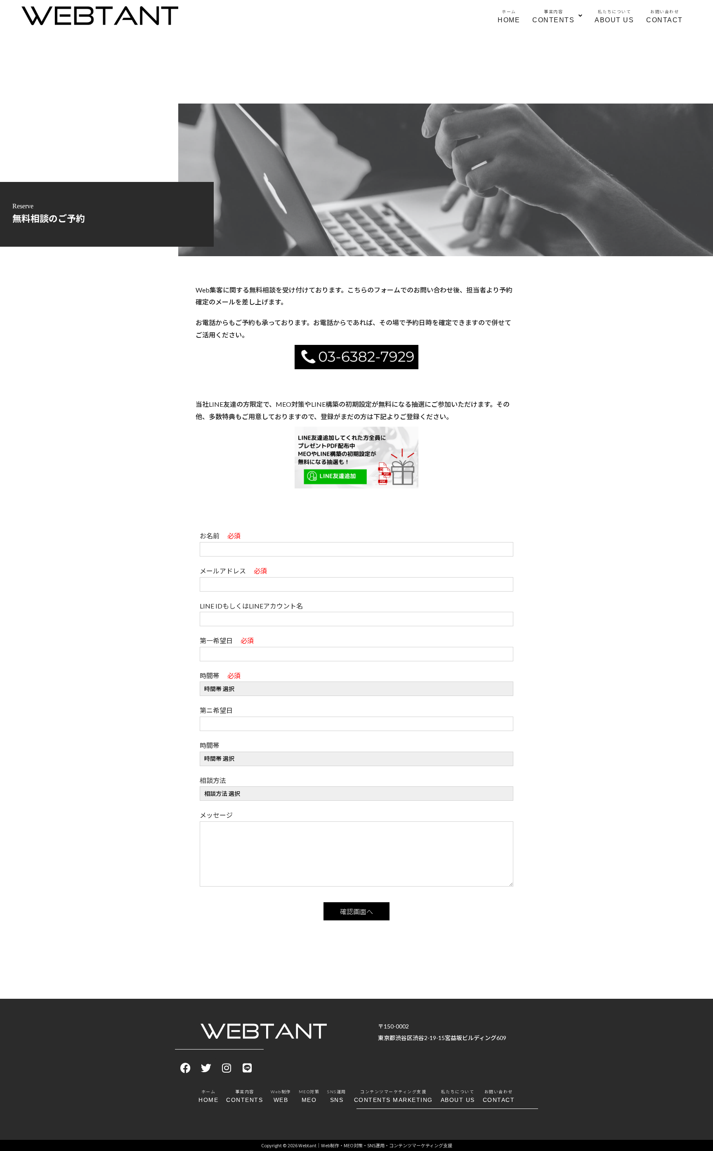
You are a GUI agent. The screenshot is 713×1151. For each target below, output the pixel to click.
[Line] (247, 1068)
